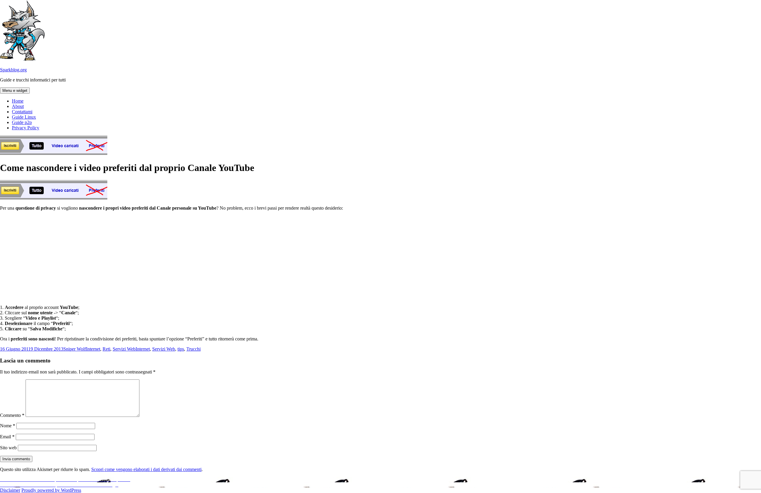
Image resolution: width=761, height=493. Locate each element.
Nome (7, 425)
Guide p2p (22, 122)
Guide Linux (24, 117)
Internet (93, 348)
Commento (12, 415)
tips (180, 348)
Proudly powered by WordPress (51, 490)
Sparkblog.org (13, 69)
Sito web (8, 447)
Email (7, 436)
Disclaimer (10, 490)
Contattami (22, 111)
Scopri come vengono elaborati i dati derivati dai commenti (146, 469)
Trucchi (193, 348)
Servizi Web (124, 348)
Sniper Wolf (74, 348)
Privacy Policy (25, 127)
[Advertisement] (380, 257)
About (18, 106)
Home (17, 100)
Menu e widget (14, 90)
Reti (106, 348)
